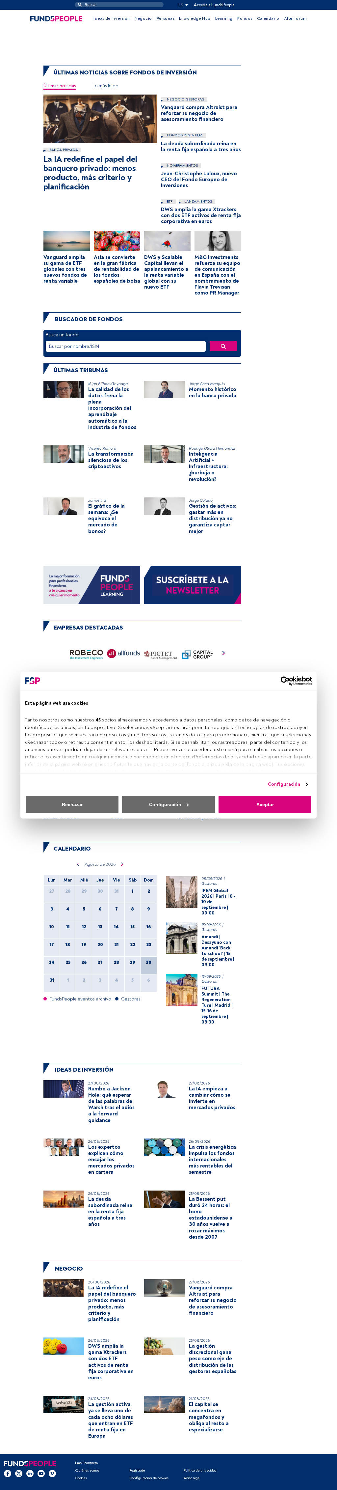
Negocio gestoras (185, 99)
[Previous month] (78, 864)
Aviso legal (192, 1478)
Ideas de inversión (111, 18)
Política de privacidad (200, 1470)
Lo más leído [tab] (105, 86)
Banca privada (63, 150)
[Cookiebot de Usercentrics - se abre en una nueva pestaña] (283, 681)
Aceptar (265, 804)
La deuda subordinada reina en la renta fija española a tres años (201, 146)
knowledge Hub (194, 18)
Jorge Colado (201, 500)
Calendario (268, 18)
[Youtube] (41, 1473)
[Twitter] (18, 1473)
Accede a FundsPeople (214, 5)
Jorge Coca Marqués (207, 383)
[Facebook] (7, 1473)
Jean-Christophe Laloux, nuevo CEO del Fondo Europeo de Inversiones (199, 179)
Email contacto (86, 1463)
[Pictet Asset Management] (160, 654)
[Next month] (122, 864)
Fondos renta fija (184, 135)
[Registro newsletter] (192, 584)
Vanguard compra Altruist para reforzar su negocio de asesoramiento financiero (199, 113)
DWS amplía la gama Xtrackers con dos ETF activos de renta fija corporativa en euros (201, 215)
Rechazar (72, 804)
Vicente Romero (102, 448)
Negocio (143, 18)
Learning (224, 18)
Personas (165, 18)
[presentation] (224, 654)
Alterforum (295, 18)
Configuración (284, 784)
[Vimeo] (52, 1473)
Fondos (244, 18)
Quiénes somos (87, 1470)
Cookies (81, 1478)
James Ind (97, 500)
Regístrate (137, 1470)
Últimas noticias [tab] (59, 86)
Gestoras (209, 883)
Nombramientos (182, 165)
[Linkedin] (30, 1473)
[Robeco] (86, 654)
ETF (169, 201)
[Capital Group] (197, 654)
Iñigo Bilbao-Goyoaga (108, 383)
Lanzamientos (197, 201)
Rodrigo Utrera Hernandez (212, 448)
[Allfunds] (123, 654)
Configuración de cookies (148, 1478)
